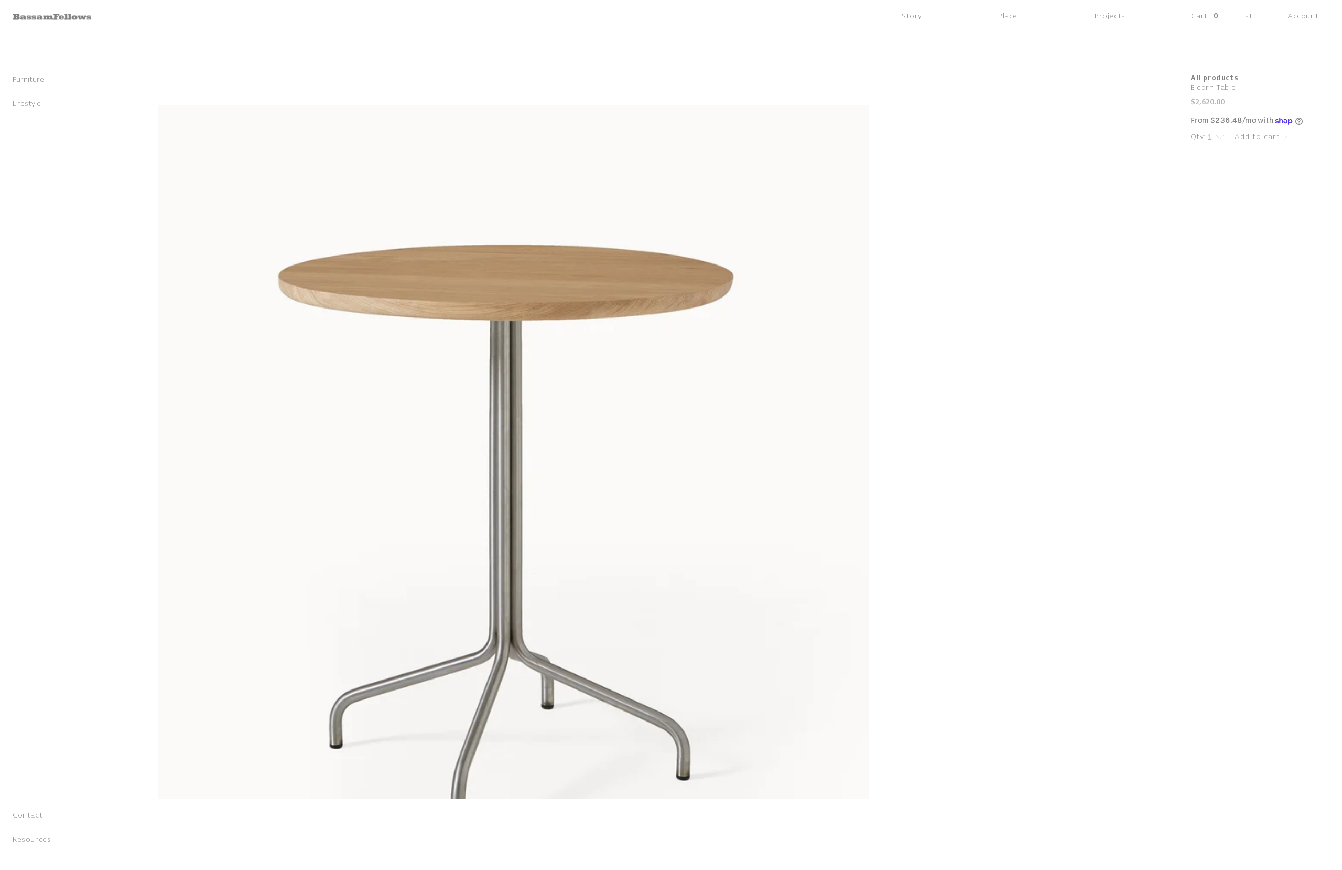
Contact (27, 817)
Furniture (28, 81)
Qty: (1198, 136)
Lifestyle (27, 105)
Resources (32, 841)
